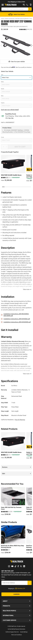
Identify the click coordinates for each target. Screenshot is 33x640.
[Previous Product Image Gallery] (1, 45)
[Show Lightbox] (16, 45)
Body (2, 95)
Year (2, 74)
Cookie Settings (23, 632)
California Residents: (13, 420)
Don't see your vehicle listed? (10, 109)
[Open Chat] (24, 5)
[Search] (30, 9)
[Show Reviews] (25, 29)
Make (2, 81)
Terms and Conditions (16, 634)
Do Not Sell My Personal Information (16, 629)
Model (2, 88)
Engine (2, 102)
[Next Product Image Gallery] (31, 45)
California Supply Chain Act (12, 632)
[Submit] (30, 583)
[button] (16, 601)
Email (3, 579)
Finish (2, 137)
